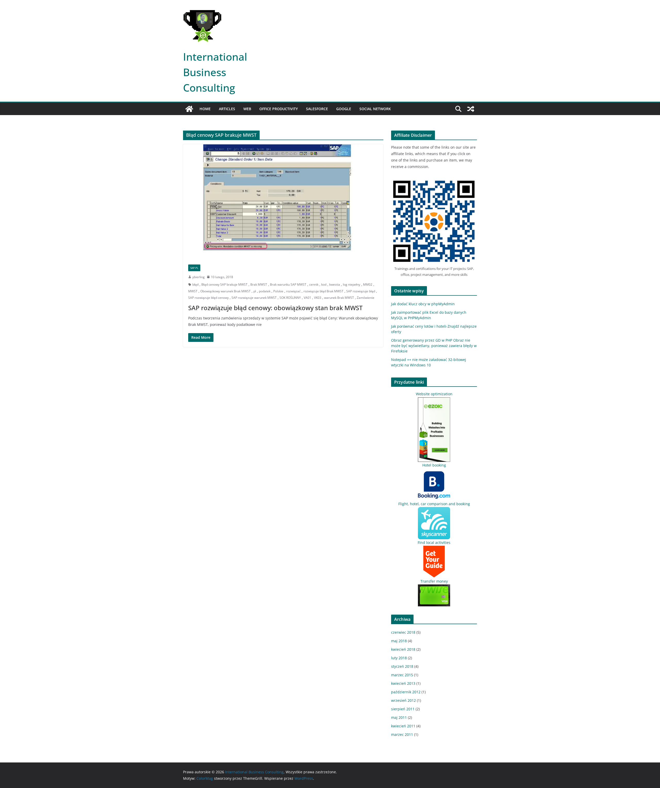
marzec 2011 (402, 734)
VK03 (317, 297)
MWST (192, 291)
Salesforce (317, 108)
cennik (313, 284)
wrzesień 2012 (403, 700)
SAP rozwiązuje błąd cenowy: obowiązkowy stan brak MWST (275, 307)
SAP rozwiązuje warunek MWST (254, 297)
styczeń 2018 (402, 666)
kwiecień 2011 (403, 725)
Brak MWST (258, 284)
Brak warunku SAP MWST (288, 284)
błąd (195, 284)
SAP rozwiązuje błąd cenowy (208, 297)
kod (323, 284)
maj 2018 (399, 640)
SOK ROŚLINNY (290, 297)
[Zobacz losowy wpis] (471, 109)
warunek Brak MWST (339, 297)
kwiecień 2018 (403, 649)
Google (343, 108)
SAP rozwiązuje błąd (360, 291)
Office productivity (278, 108)
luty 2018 (399, 657)
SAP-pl (194, 268)
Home (205, 108)
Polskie (278, 291)
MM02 (367, 284)
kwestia (334, 284)
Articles (227, 108)
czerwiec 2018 (403, 632)
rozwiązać (293, 291)
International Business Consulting (215, 72)
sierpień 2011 (403, 708)
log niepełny (351, 284)
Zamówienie (365, 297)
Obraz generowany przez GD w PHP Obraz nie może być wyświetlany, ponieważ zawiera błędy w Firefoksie (434, 345)
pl (254, 291)
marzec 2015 (402, 674)
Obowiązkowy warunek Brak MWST (225, 291)
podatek (264, 291)
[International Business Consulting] (189, 109)
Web (247, 108)
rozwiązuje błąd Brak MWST (323, 291)
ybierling (198, 277)
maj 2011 (399, 717)
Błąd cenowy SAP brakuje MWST (224, 284)
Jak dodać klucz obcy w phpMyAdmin (423, 303)
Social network (375, 108)
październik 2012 (405, 691)
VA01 (307, 297)
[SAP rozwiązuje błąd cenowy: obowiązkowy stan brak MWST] (283, 201)
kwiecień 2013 (403, 683)
